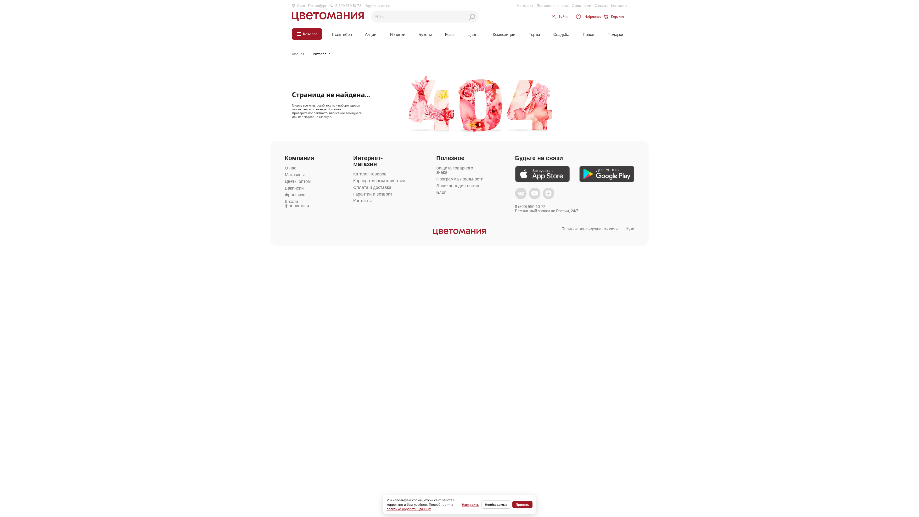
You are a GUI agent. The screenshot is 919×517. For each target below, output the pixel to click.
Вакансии (294, 188)
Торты (534, 34)
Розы (449, 34)
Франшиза (295, 194)
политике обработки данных (409, 509)
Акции (370, 34)
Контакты (619, 6)
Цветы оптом (298, 181)
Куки (630, 229)
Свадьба (561, 34)
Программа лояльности (459, 179)
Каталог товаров (370, 174)
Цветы (473, 34)
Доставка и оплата (552, 6)
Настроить (470, 504)
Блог (441, 192)
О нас (290, 168)
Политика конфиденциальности (589, 229)
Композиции (504, 34)
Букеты (425, 34)
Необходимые (496, 504)
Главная (298, 54)
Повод (588, 34)
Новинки (397, 34)
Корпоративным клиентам (379, 180)
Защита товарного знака (454, 170)
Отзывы (601, 6)
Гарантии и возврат (372, 194)
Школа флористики (297, 203)
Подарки (615, 34)
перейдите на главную (314, 117)
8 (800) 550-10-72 (530, 207)
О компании (581, 6)
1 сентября (341, 34)
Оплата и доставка (372, 187)
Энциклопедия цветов (458, 185)
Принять (522, 504)
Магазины (525, 6)
